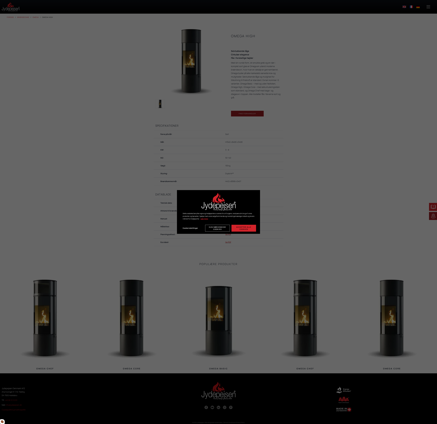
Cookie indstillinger (190, 228)
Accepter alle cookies (243, 228)
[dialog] (218, 212)
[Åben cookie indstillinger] (2, 421)
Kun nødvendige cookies (217, 228)
